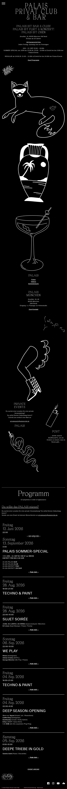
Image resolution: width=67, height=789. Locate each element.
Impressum (40, 787)
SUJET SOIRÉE (15, 619)
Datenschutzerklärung (30, 787)
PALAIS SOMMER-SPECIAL (25, 551)
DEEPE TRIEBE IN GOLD (23, 749)
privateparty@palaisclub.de (19, 421)
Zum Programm (33, 60)
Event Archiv (33, 769)
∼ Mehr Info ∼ (33, 572)
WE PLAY (10, 651)
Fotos (33, 279)
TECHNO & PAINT (17, 593)
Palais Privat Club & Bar (13, 787)
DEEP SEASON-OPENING (24, 711)
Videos (33, 281)
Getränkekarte (33, 284)
